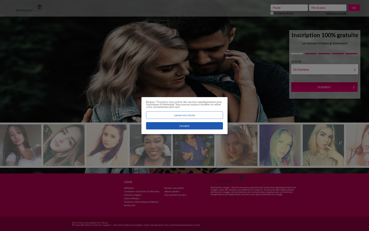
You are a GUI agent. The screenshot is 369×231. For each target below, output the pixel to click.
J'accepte (184, 126)
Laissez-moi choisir (184, 115)
